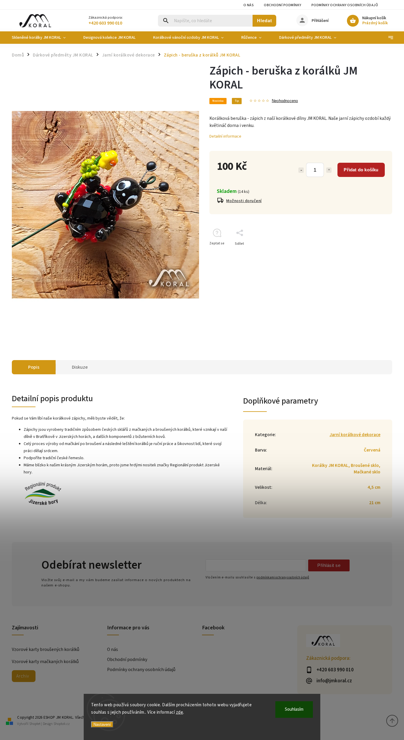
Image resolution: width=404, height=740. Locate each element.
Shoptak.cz (62, 723)
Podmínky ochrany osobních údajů (344, 5)
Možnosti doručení (244, 201)
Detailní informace (225, 136)
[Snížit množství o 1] (301, 170)
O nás (248, 5)
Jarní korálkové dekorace (354, 434)
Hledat (264, 20)
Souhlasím (294, 709)
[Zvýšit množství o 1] (329, 170)
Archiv (22, 676)
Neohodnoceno (285, 101)
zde (179, 712)
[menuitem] (43, 37)
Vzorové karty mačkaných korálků (45, 661)
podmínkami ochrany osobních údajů (282, 577)
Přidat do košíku (361, 169)
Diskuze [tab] (80, 367)
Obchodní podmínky (282, 5)
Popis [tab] (33, 367)
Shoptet (35, 723)
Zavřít (374, 254)
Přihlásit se (328, 565)
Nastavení (102, 724)
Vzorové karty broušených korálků (45, 649)
